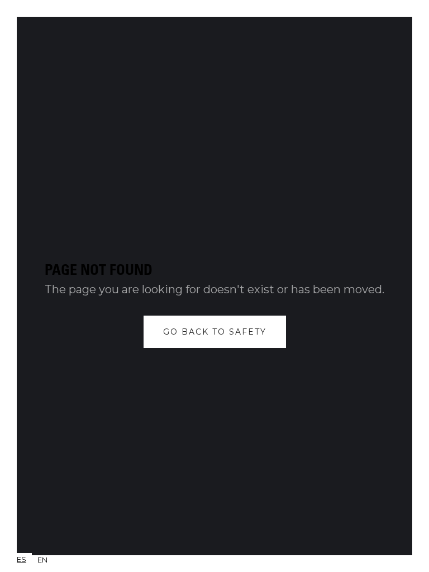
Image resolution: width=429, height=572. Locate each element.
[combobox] (21, 559)
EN (42, 559)
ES (21, 559)
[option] (42, 560)
